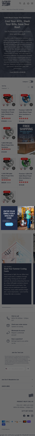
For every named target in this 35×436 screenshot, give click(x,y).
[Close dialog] (33, 207)
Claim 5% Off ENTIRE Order (9, 224)
